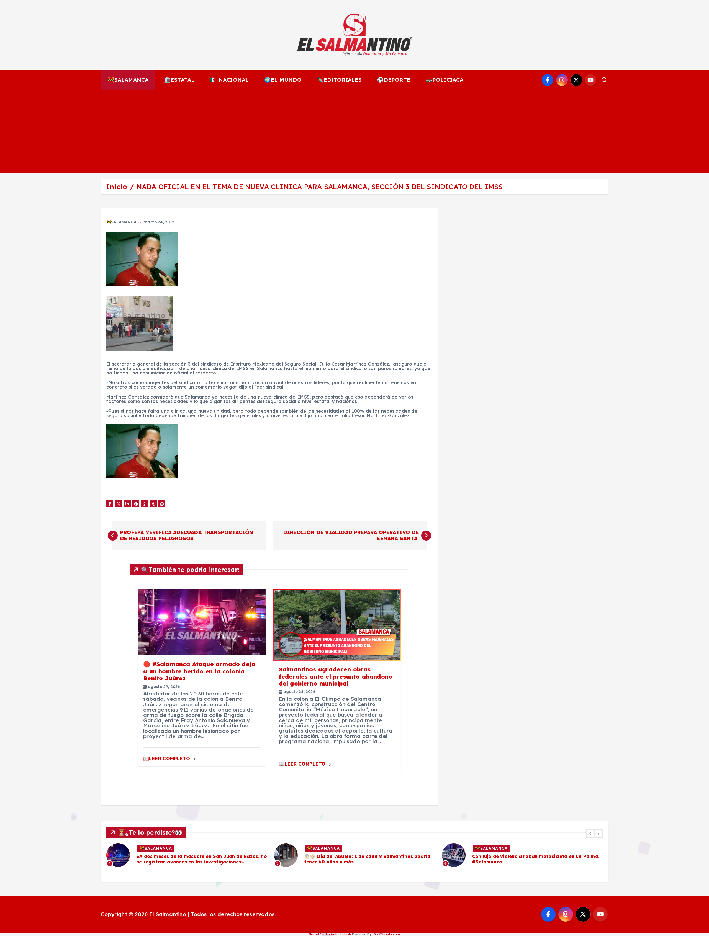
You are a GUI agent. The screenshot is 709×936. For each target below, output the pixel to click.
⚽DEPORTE (393, 79)
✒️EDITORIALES (339, 79)
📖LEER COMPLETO (167, 758)
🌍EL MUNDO (283, 79)
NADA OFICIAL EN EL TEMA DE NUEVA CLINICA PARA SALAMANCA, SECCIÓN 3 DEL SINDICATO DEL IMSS (320, 186)
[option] (187, 855)
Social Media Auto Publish (330, 934)
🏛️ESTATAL (179, 79)
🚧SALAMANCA (128, 79)
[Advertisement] (354, 131)
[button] (590, 833)
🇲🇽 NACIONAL (229, 79)
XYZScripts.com (387, 934)
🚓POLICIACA (445, 79)
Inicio (116, 186)
